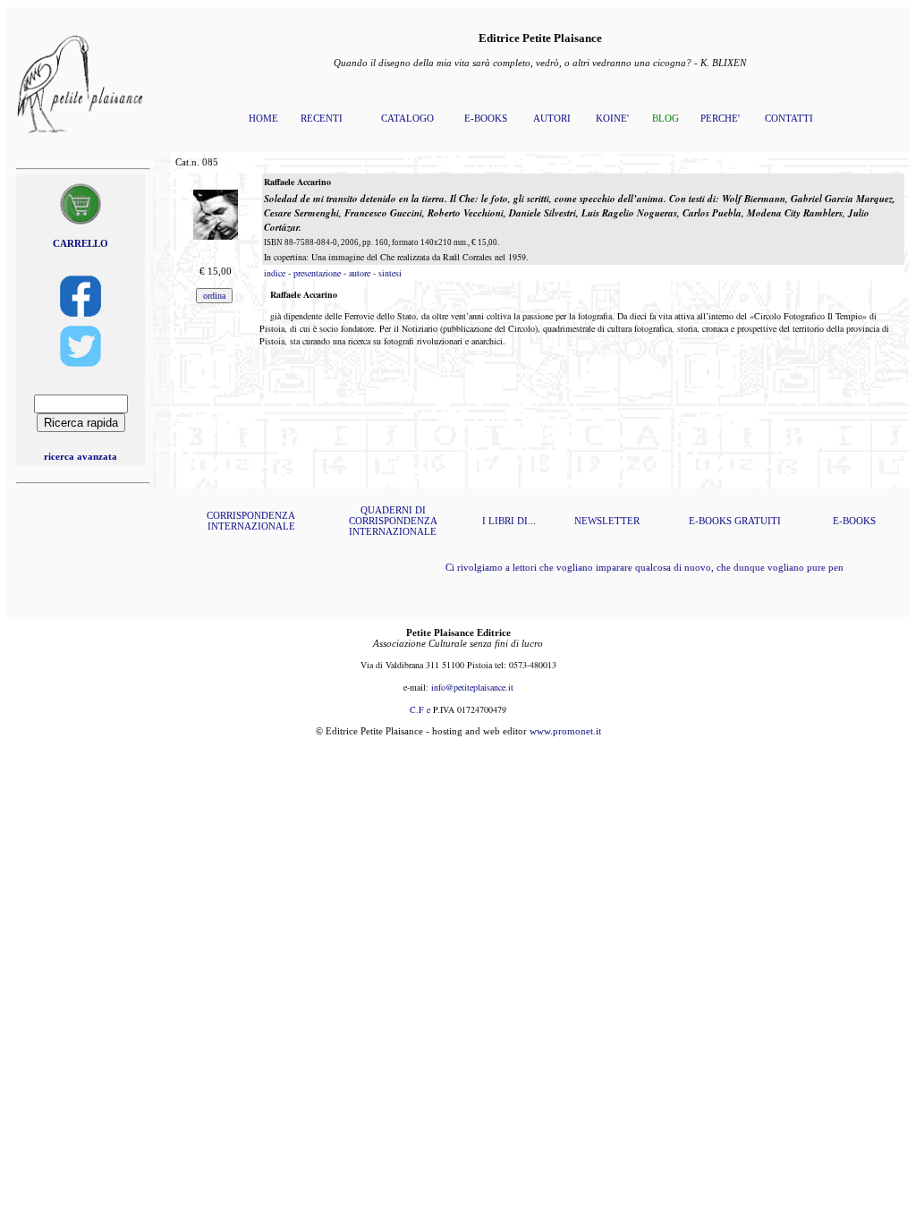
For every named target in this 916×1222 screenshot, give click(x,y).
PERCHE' (720, 118)
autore (359, 273)
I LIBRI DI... (509, 520)
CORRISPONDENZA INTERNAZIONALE (251, 520)
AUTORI (552, 118)
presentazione (317, 273)
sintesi (390, 273)
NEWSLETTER (607, 520)
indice (274, 273)
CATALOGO (407, 118)
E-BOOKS (485, 118)
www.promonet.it (565, 731)
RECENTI (322, 118)
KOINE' (612, 118)
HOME (263, 118)
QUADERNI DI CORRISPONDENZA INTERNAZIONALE (393, 521)
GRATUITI (757, 520)
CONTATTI (789, 118)
